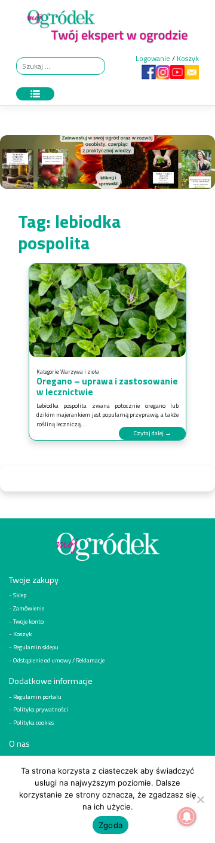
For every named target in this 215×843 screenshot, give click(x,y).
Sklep (19, 595)
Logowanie (153, 58)
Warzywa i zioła (79, 371)
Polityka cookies (33, 722)
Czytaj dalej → (152, 433)
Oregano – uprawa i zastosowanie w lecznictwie (107, 386)
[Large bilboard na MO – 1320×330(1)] (107, 164)
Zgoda (110, 825)
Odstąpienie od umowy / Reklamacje (59, 660)
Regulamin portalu (37, 696)
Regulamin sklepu (36, 647)
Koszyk (188, 58)
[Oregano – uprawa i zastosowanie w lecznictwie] (107, 310)
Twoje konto (28, 621)
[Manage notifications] (186, 816)
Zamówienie (28, 608)
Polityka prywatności (40, 709)
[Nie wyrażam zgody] (200, 799)
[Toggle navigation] (35, 93)
